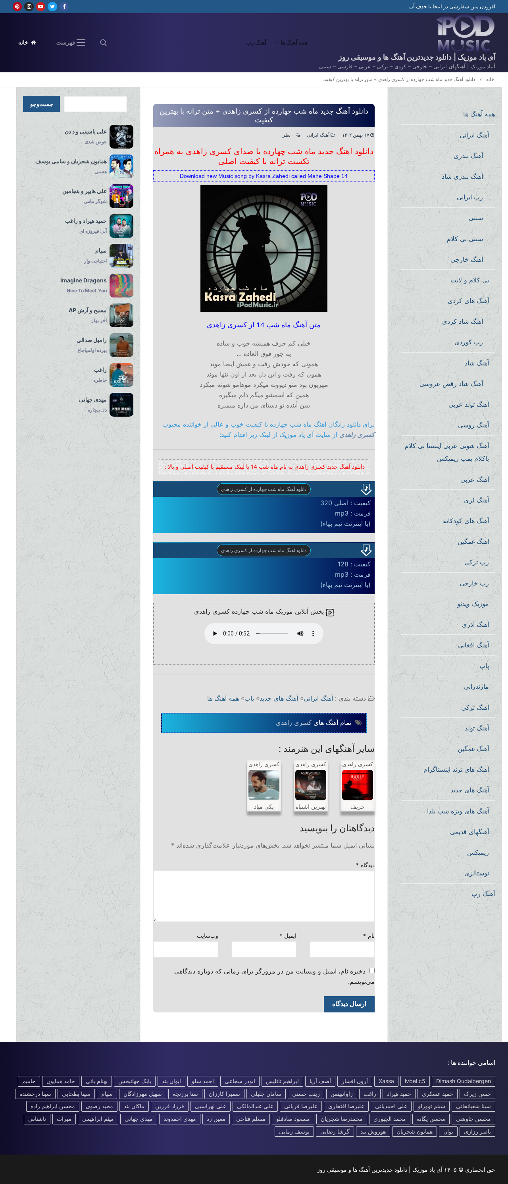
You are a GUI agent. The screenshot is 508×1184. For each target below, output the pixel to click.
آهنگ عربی (474, 479)
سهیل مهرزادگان (142, 1093)
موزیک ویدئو (473, 604)
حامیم (29, 1081)
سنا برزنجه (185, 1093)
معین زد (216, 1118)
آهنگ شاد (477, 363)
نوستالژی (476, 873)
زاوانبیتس (342, 1093)
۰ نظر (289, 135)
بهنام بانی (97, 1081)
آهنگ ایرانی (319, 135)
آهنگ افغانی (473, 645)
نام (369, 936)
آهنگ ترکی (475, 707)
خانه (24, 42)
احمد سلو (203, 1081)
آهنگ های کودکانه (466, 521)
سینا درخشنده (35, 1093)
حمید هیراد (399, 1093)
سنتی (476, 218)
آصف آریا (320, 1081)
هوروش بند (373, 1131)
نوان (448, 1131)
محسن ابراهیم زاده (53, 1106)
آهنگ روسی (473, 425)
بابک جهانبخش (134, 1081)
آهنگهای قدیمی (469, 832)
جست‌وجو (41, 104)
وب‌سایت (207, 936)
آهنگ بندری (468, 156)
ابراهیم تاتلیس (282, 1081)
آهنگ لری (476, 500)
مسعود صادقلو (293, 1118)
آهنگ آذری (475, 624)
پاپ (249, 698)
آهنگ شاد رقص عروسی (451, 384)
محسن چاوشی (473, 1118)
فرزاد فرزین (169, 1106)
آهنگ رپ (483, 894)
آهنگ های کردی (468, 301)
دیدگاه (365, 865)
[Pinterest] (17, 6)
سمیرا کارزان (224, 1093)
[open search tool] (103, 42)
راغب (370, 1093)
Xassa (386, 1081)
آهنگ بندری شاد (462, 176)
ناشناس (37, 1118)
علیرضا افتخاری (346, 1106)
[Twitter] (52, 6)
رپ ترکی (476, 562)
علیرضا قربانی (301, 1106)
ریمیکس (478, 852)
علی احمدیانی (391, 1106)
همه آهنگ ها (223, 698)
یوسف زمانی (294, 1131)
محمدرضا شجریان (342, 1118)
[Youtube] (40, 6)
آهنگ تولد (477, 728)
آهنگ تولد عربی (468, 404)
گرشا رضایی (335, 1131)
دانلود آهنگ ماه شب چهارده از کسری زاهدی (263, 489)
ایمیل (288, 936)
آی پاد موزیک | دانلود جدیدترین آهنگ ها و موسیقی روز (417, 57)
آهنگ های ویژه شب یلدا (458, 811)
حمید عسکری (437, 1093)
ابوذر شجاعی (240, 1081)
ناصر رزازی (477, 1131)
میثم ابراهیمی (98, 1118)
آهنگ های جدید (279, 698)
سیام (107, 1093)
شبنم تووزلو (431, 1106)
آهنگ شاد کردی (462, 321)
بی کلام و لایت (469, 280)
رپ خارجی (474, 583)
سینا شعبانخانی (473, 1106)
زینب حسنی (306, 1093)
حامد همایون (60, 1081)
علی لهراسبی (210, 1106)
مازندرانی (476, 686)
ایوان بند (171, 1081)
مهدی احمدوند (180, 1118)
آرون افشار (355, 1081)
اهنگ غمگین (473, 541)
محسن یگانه (431, 1118)
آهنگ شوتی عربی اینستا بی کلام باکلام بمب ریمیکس (447, 452)
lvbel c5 (415, 1081)
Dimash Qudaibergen (463, 1081)
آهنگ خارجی (466, 259)
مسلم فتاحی (251, 1118)
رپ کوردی (468, 342)
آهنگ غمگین (473, 749)
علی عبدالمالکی (255, 1106)
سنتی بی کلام (465, 239)
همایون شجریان (414, 1131)
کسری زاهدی (357, 434)
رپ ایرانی (470, 197)
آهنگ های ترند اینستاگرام (456, 769)
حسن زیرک (477, 1093)
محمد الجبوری (389, 1118)
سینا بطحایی (76, 1093)
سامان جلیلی (266, 1093)
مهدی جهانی (139, 1118)
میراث (64, 1118)
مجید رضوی (99, 1106)
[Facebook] (64, 6)
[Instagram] (28, 6)
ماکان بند (134, 1106)
